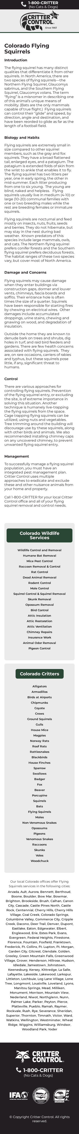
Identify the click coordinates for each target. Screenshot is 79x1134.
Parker (37, 1002)
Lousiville (39, 983)
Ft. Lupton (47, 947)
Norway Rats (39, 741)
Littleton (13, 979)
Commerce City (47, 919)
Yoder (52, 1029)
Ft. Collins (29, 947)
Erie (35, 933)
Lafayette (14, 974)
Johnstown (56, 965)
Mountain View (57, 993)
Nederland (18, 997)
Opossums (39, 828)
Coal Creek (31, 915)
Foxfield (45, 942)
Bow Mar (45, 896)
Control (11, 379)
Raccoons (39, 844)
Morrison (36, 993)
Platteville (19, 1006)
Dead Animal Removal (39, 577)
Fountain (30, 942)
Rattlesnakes (39, 751)
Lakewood (47, 974)
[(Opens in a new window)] (21, 1095)
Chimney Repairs (39, 632)
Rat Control (39, 572)
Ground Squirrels (39, 719)
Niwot (33, 997)
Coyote (39, 708)
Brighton (13, 901)
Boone (16, 896)
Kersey (34, 970)
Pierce (62, 1002)
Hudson (68, 960)
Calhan (55, 901)
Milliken (58, 988)
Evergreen (17, 938)
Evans (61, 933)
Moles (39, 817)
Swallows (40, 773)
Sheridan (64, 1011)
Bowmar (60, 896)
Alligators (39, 686)
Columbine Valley (20, 919)
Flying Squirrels (39, 811)
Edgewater (46, 928)
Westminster (50, 1020)
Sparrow (40, 768)
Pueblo (34, 1006)
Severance (47, 1011)
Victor (57, 1015)
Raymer (60, 1006)
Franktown (62, 942)
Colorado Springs (54, 915)
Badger (39, 779)
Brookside (30, 901)
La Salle (64, 970)
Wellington (29, 1020)
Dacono (23, 924)
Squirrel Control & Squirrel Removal (39, 593)
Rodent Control (39, 583)
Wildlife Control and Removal (39, 550)
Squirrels (39, 801)
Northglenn (49, 997)
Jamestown (36, 965)
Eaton (31, 928)
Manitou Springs (27, 988)
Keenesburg (18, 970)
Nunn (64, 997)
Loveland (55, 983)
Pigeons (39, 833)
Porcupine (39, 795)
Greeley (11, 956)
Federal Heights (40, 938)
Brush (44, 901)
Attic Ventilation (39, 626)
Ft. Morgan (65, 947)
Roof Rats (39, 746)
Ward (68, 1015)
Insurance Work (39, 637)
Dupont (67, 924)
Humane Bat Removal (39, 555)
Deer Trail (38, 924)
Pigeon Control (39, 648)
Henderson (38, 960)
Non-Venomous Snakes (39, 822)
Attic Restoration (39, 621)
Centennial (24, 910)
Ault (23, 892)
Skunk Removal (39, 599)
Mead (46, 988)
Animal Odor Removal (39, 643)
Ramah (47, 1006)
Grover (22, 960)
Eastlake (18, 928)
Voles (39, 855)
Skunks (39, 850)
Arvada (13, 892)
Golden (64, 951)
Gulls (39, 724)
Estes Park (47, 933)
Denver (53, 924)
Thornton (28, 1015)
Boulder (29, 896)
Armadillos (40, 691)
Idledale (19, 965)
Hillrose (54, 960)
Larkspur (64, 974)
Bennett (47, 892)
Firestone (61, 938)
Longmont (22, 983)
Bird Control (39, 610)
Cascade (22, 906)
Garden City (18, 951)
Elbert (61, 928)
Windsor (63, 1025)
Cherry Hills (44, 910)
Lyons (68, 983)
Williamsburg (44, 1025)
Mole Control (39, 588)
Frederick (12, 947)
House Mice (39, 730)
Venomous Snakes (39, 839)
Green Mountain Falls (36, 956)
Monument (19, 993)
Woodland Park (34, 1029)
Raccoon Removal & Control (39, 566)
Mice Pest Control (40, 561)
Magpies (39, 735)
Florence (15, 942)
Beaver (39, 790)
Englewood (21, 933)
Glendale (49, 951)
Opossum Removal (39, 604)
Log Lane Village (51, 979)
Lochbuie (28, 979)
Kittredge (49, 970)
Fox (39, 784)
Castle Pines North (45, 906)
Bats (39, 806)
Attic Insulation (39, 615)
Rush (26, 1011)
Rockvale (14, 1011)
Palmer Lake (21, 1002)
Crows (39, 713)
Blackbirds (39, 757)
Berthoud (62, 892)
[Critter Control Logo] (39, 20)
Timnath (44, 1015)
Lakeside (31, 974)
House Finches (39, 762)
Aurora (33, 892)
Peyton (50, 1002)
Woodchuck (39, 861)
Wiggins (25, 1025)
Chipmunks (39, 702)
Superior (13, 1015)
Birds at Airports (39, 697)
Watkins (12, 1020)
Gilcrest (35, 951)
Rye (35, 1011)
